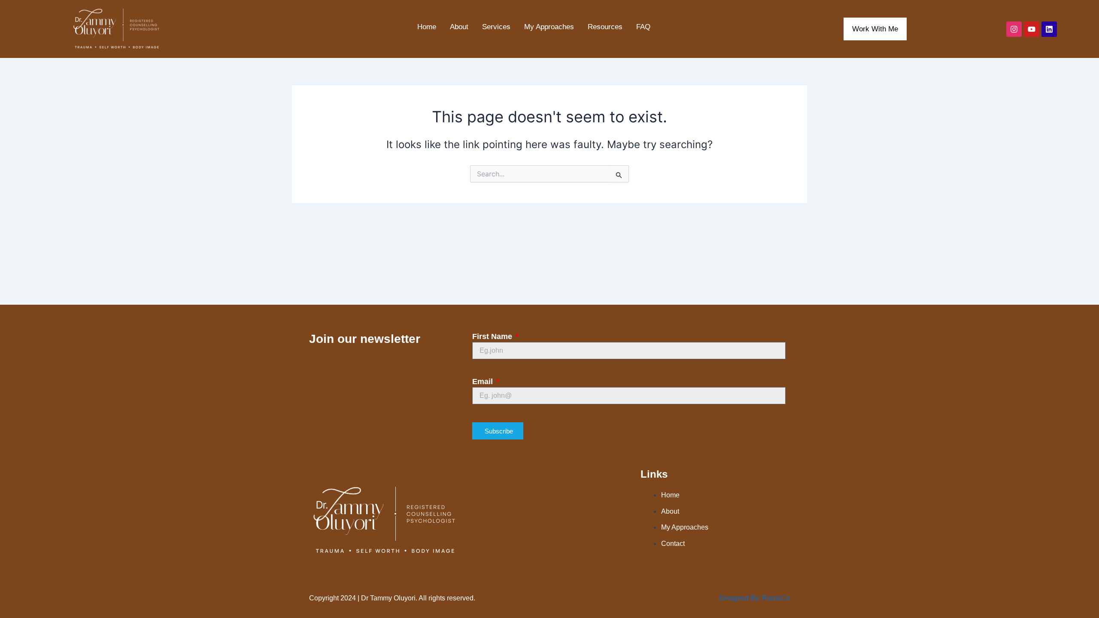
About (459, 27)
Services (496, 27)
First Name (493, 336)
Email (483, 381)
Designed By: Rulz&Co (754, 598)
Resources (605, 27)
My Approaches (549, 27)
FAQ (643, 27)
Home (426, 27)
